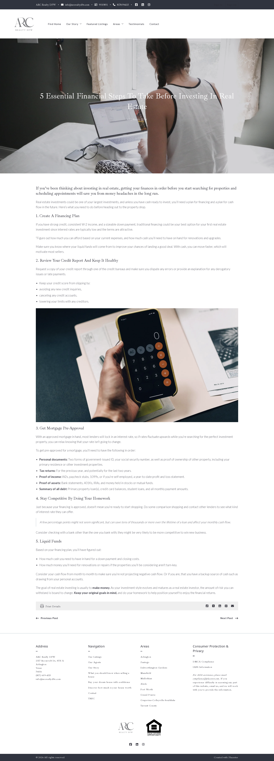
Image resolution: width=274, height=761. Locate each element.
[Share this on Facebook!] (207, 606)
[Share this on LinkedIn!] (219, 606)
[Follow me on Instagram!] (149, 4)
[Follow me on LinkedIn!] (142, 4)
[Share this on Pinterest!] (226, 606)
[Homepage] (24, 24)
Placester (233, 757)
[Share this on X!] (213, 606)
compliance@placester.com (206, 678)
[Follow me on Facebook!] (136, 4)
